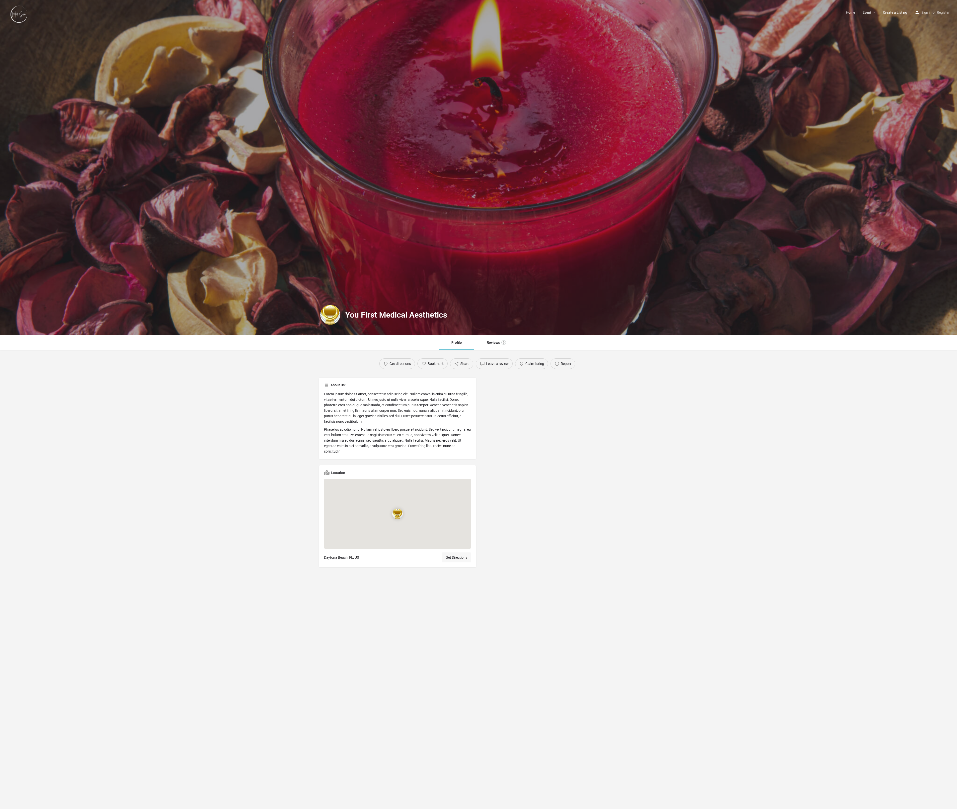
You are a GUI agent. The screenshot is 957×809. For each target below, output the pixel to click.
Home (850, 12)
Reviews (495, 342)
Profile (456, 342)
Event (867, 12)
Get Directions (456, 557)
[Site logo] (19, 12)
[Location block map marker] (397, 514)
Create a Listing (895, 12)
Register (943, 12)
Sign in (926, 12)
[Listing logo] (330, 315)
